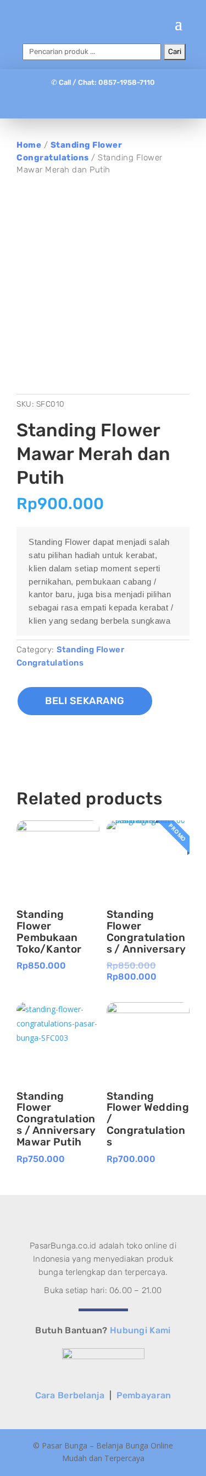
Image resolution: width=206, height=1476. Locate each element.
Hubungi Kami (140, 1330)
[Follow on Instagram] (103, 104)
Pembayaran (143, 1395)
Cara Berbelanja (70, 1395)
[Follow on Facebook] (81, 104)
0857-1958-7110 (126, 82)
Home (28, 145)
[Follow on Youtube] (125, 104)
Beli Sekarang (85, 701)
